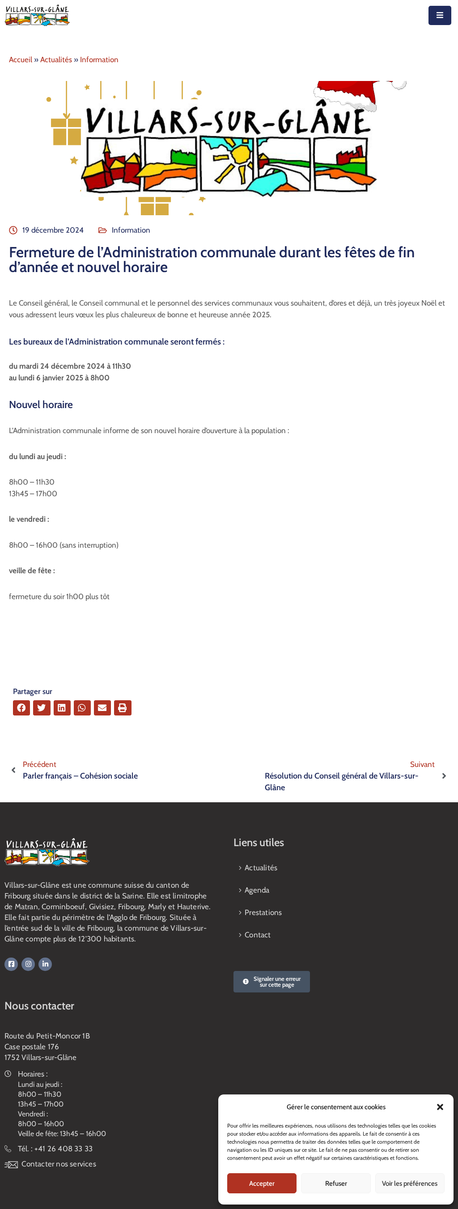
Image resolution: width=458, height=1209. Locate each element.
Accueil (20, 59)
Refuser (336, 1183)
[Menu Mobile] (439, 15)
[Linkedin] (45, 964)
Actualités (56, 59)
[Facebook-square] (11, 964)
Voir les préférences (409, 1183)
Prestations (263, 912)
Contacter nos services (58, 1163)
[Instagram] (28, 964)
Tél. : (55, 1148)
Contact (258, 934)
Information (99, 59)
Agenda (257, 889)
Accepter (262, 1183)
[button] (440, 1107)
